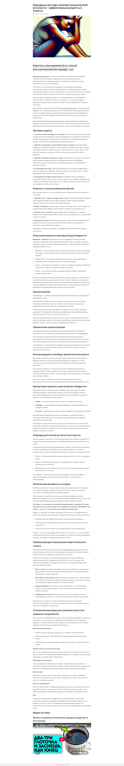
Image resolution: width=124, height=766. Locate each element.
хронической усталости (69, 108)
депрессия (84, 333)
